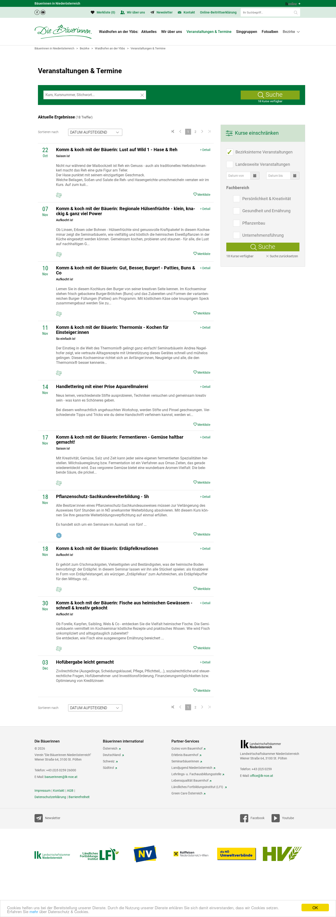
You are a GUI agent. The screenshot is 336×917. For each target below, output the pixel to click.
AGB (70, 790)
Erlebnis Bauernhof (184, 755)
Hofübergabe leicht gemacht (85, 662)
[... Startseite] (63, 31)
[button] (291, 31)
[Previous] (181, 132)
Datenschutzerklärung (50, 797)
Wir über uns (135, 12)
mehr (33, 911)
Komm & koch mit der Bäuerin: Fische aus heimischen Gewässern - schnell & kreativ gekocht (124, 605)
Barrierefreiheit (79, 797)
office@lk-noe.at (261, 776)
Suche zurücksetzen (283, 256)
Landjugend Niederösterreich (191, 768)
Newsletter (164, 12)
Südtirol (108, 768)
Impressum (43, 790)
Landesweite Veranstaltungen (262, 164)
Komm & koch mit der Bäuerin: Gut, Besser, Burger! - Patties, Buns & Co (125, 270)
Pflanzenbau (253, 223)
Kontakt (189, 12)
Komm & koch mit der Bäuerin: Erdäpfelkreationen (107, 548)
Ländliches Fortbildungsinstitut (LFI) (197, 787)
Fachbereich (237, 187)
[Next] (203, 132)
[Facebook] (37, 11)
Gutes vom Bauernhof (187, 748)
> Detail (205, 150)
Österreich (110, 748)
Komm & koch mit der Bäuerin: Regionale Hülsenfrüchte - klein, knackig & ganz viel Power (125, 211)
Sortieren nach (48, 132)
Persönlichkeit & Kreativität (266, 198)
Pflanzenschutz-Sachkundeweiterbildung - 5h (102, 496)
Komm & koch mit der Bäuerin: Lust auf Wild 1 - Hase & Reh (116, 149)
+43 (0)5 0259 (262, 769)
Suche (273, 94)
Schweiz (109, 761)
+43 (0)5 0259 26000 (61, 770)
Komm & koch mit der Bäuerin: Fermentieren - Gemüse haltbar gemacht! (119, 439)
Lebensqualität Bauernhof (189, 780)
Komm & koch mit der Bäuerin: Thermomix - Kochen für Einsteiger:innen (112, 329)
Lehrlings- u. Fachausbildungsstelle (196, 774)
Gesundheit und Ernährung (266, 211)
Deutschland (112, 755)
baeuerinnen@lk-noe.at (61, 777)
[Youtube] (42, 11)
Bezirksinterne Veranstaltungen (264, 152)
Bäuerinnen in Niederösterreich (54, 48)
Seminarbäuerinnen (185, 761)
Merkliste (105, 12)
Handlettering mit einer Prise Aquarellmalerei (102, 386)
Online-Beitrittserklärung (218, 12)
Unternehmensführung (263, 235)
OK (315, 907)
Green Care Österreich (187, 793)
